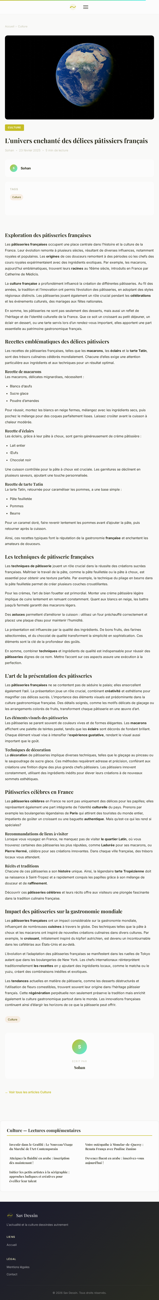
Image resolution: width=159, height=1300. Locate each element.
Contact (12, 1274)
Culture (23, 26)
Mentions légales (18, 1267)
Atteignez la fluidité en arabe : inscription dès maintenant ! (39, 1160)
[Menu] (86, 7)
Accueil (9, 26)
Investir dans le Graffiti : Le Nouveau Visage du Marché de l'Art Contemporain (41, 1146)
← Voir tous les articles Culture (28, 1092)
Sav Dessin (27, 1215)
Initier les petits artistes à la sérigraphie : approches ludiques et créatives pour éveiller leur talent (39, 1176)
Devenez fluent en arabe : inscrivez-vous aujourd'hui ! (114, 1160)
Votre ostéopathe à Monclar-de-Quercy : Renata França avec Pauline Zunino (114, 1146)
